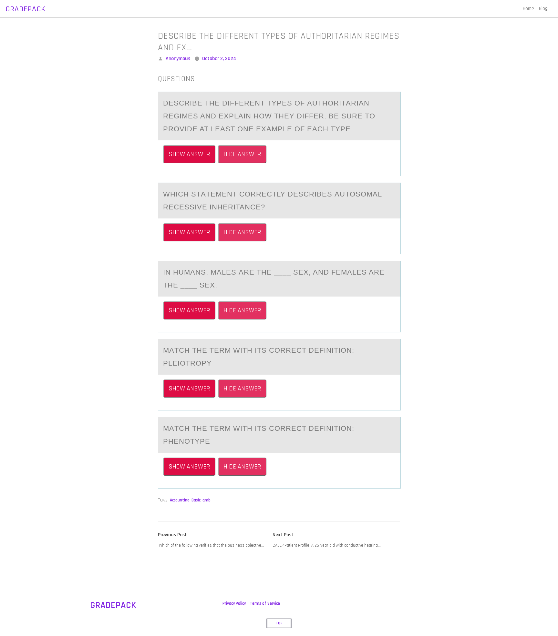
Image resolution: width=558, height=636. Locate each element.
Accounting (180, 500)
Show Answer (189, 154)
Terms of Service (265, 603)
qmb (206, 500)
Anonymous (178, 58)
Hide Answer (242, 154)
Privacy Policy (234, 603)
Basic (196, 500)
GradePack (25, 9)
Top (279, 623)
